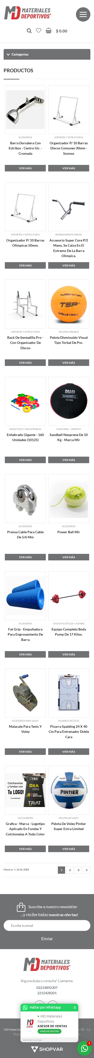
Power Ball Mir (68, 532)
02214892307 (47, 987)
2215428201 (47, 993)
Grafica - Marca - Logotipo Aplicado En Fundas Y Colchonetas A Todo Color (25, 829)
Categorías (20, 54)
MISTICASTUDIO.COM (32, 1040)
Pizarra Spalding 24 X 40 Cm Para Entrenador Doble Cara (69, 731)
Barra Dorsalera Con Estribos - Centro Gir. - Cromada (25, 148)
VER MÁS (25, 168)
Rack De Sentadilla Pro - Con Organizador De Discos (25, 342)
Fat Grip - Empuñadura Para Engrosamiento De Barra (25, 634)
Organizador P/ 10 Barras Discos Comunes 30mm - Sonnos (69, 148)
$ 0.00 (61, 30)
